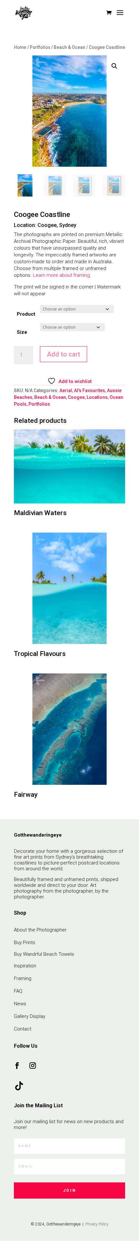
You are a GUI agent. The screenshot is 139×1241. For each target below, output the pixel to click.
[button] (114, 66)
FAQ (18, 991)
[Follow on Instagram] (32, 1065)
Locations (97, 397)
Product (26, 314)
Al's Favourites (89, 390)
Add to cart (63, 354)
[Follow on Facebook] (17, 1065)
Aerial (65, 390)
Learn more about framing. (62, 275)
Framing (22, 978)
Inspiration (25, 966)
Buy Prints (24, 942)
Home (20, 47)
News (20, 1004)
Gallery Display (29, 1016)
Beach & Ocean (69, 47)
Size (22, 332)
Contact (22, 1029)
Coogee (76, 397)
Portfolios (40, 47)
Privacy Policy (96, 1224)
